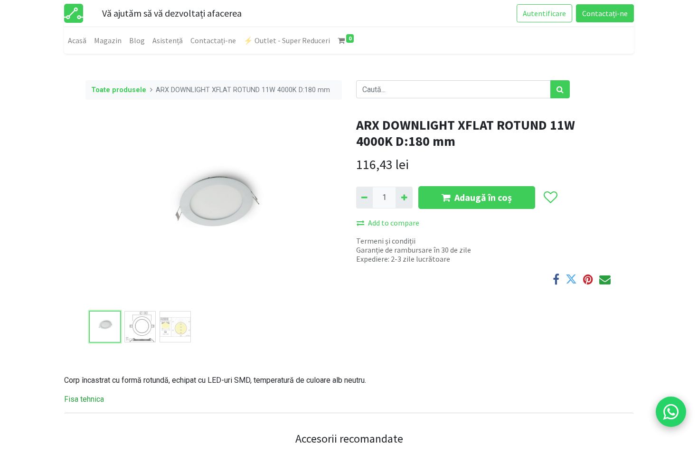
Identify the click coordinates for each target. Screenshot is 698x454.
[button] (104, 212)
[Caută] (560, 89)
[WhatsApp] (671, 412)
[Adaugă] (404, 197)
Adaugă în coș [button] (483, 197)
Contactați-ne (605, 13)
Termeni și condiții (385, 241)
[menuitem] (77, 40)
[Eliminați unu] (364, 197)
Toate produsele (118, 90)
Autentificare (544, 13)
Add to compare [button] (393, 222)
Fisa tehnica (84, 399)
